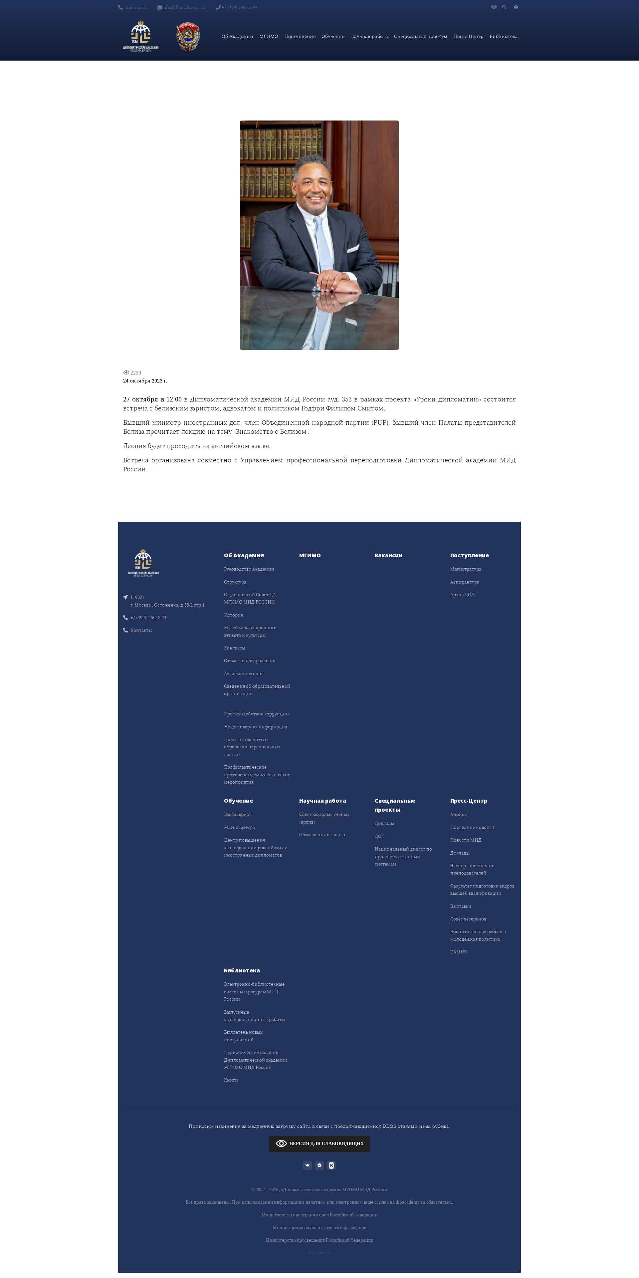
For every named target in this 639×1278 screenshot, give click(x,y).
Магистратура (465, 569)
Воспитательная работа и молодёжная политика (478, 935)
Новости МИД (466, 840)
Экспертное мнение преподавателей (472, 869)
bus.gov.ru (319, 1253)
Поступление (300, 36)
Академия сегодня (244, 673)
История (233, 615)
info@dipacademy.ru (183, 7)
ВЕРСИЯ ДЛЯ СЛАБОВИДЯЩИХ (327, 1143)
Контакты (136, 7)
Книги (231, 1080)
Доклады (384, 823)
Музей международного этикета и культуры (250, 631)
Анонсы (459, 814)
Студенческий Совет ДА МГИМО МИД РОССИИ (250, 598)
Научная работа (369, 36)
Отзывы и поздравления (250, 660)
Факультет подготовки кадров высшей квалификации (482, 889)
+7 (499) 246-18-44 (239, 7)
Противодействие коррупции (256, 713)
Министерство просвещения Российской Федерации (319, 1240)
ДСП (380, 836)
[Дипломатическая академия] (140, 36)
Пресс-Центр (468, 36)
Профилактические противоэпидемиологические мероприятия (257, 774)
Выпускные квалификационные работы (254, 1016)
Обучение (332, 36)
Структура (235, 582)
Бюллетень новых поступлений (243, 1036)
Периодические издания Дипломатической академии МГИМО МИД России (255, 1060)
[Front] (143, 562)
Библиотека (504, 36)
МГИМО (268, 36)
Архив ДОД (462, 594)
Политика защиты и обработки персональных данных (252, 747)
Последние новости (472, 827)
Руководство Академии (249, 569)
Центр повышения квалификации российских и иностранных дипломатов (256, 847)
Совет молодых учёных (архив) (324, 818)
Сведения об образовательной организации (257, 690)
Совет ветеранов (468, 918)
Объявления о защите (322, 834)
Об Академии (237, 36)
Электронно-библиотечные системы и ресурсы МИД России (254, 991)
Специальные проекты (420, 36)
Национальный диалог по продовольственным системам (403, 856)
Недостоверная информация (255, 726)
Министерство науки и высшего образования (319, 1227)
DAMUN (458, 951)
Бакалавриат (237, 814)
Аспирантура (464, 582)
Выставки (460, 906)
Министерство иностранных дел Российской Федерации (319, 1215)
